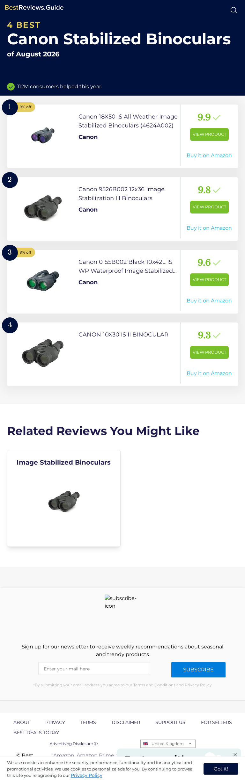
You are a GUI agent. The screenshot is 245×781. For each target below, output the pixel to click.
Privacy (55, 722)
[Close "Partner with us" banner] (235, 754)
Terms (88, 722)
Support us (170, 722)
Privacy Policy (86, 775)
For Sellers (216, 722)
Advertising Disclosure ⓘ (74, 743)
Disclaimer (126, 722)
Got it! (221, 769)
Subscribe (198, 670)
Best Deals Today (36, 732)
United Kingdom (168, 743)
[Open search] (234, 10)
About (21, 722)
